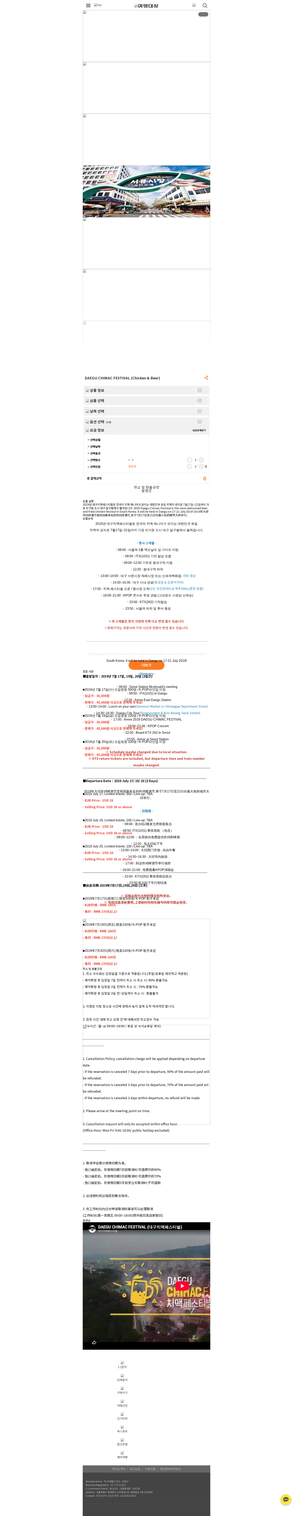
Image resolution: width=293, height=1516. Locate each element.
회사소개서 (118, 1469)
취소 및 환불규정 (146, 487)
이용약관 (150, 1469)
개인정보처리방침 (170, 1469)
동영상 (147, 491)
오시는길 (135, 1469)
